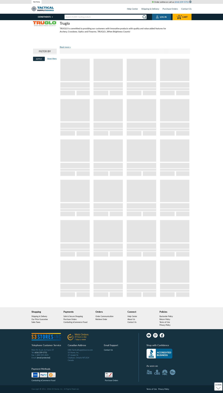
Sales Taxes (35, 322)
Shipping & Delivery (150, 8)
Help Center (132, 8)
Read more (64, 47)
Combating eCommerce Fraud (75, 322)
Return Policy (165, 319)
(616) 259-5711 (182, 2)
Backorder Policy (166, 316)
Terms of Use (165, 322)
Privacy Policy (165, 325)
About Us (131, 319)
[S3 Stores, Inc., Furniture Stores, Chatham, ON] (159, 353)
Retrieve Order (101, 319)
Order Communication (104, 316)
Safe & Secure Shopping (73, 316)
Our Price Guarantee (39, 319)
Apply (39, 59)
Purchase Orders (170, 8)
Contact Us (186, 8)
